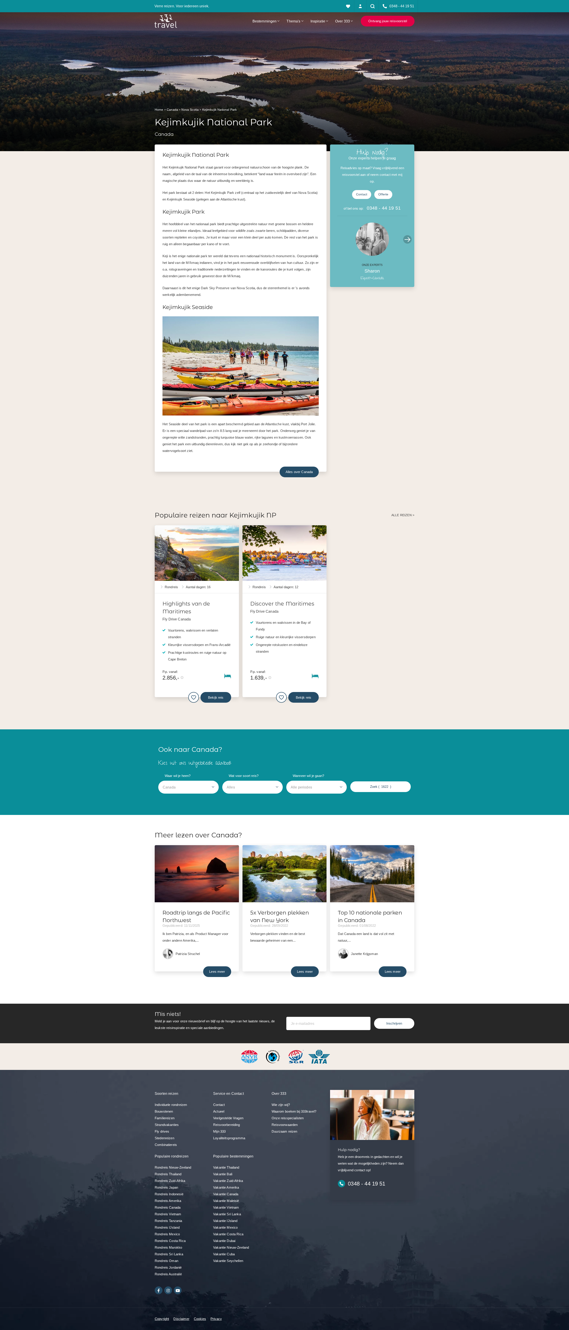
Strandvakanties (167, 1125)
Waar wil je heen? (178, 776)
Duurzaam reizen (284, 1131)
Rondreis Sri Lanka (169, 1254)
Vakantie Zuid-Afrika (228, 1181)
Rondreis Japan (166, 1187)
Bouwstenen (164, 1111)
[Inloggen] (360, 6)
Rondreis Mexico (167, 1234)
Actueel (218, 1111)
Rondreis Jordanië (168, 1267)
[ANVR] (250, 1056)
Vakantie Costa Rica (228, 1234)
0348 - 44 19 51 (384, 208)
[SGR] (296, 1056)
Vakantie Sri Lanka (227, 1214)
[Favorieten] (348, 6)
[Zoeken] (373, 6)
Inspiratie (318, 21)
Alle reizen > (402, 515)
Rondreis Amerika (168, 1201)
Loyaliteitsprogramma (229, 1138)
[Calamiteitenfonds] (273, 1056)
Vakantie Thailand (226, 1167)
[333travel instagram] (168, 1290)
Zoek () (380, 786)
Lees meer (217, 971)
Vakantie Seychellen (228, 1261)
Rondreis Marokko (168, 1247)
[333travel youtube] (178, 1290)
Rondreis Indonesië (169, 1194)
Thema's (293, 21)
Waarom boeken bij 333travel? (294, 1111)
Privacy (216, 1319)
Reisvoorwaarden (285, 1125)
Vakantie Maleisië (226, 1201)
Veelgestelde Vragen (228, 1118)
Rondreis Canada (167, 1207)
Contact (361, 194)
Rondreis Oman (166, 1261)
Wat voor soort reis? (243, 776)
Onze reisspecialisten (288, 1118)
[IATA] (319, 1056)
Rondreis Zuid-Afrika (170, 1181)
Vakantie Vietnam (226, 1207)
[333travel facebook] (158, 1290)
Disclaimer (181, 1319)
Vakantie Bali (222, 1174)
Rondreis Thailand (168, 1174)
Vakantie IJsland (225, 1221)
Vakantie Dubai (224, 1241)
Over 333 (342, 21)
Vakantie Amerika (226, 1187)
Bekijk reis (216, 697)
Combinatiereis (166, 1145)
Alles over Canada (299, 472)
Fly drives (162, 1131)
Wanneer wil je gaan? (308, 776)
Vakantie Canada (225, 1194)
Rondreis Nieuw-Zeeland (173, 1167)
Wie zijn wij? (281, 1105)
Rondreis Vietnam (168, 1214)
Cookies (200, 1319)
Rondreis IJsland (167, 1227)
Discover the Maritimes (282, 603)
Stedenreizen (164, 1138)
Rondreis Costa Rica (170, 1241)
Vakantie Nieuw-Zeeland (231, 1247)
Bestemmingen (264, 21)
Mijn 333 (219, 1131)
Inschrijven (394, 1023)
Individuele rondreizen (171, 1105)
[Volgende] (407, 239)
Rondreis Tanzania (168, 1221)
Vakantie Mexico (225, 1227)
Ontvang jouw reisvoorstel (387, 21)
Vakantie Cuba (224, 1254)
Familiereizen (164, 1118)
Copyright (162, 1319)
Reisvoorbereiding (226, 1125)
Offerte (383, 194)
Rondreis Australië (168, 1274)
